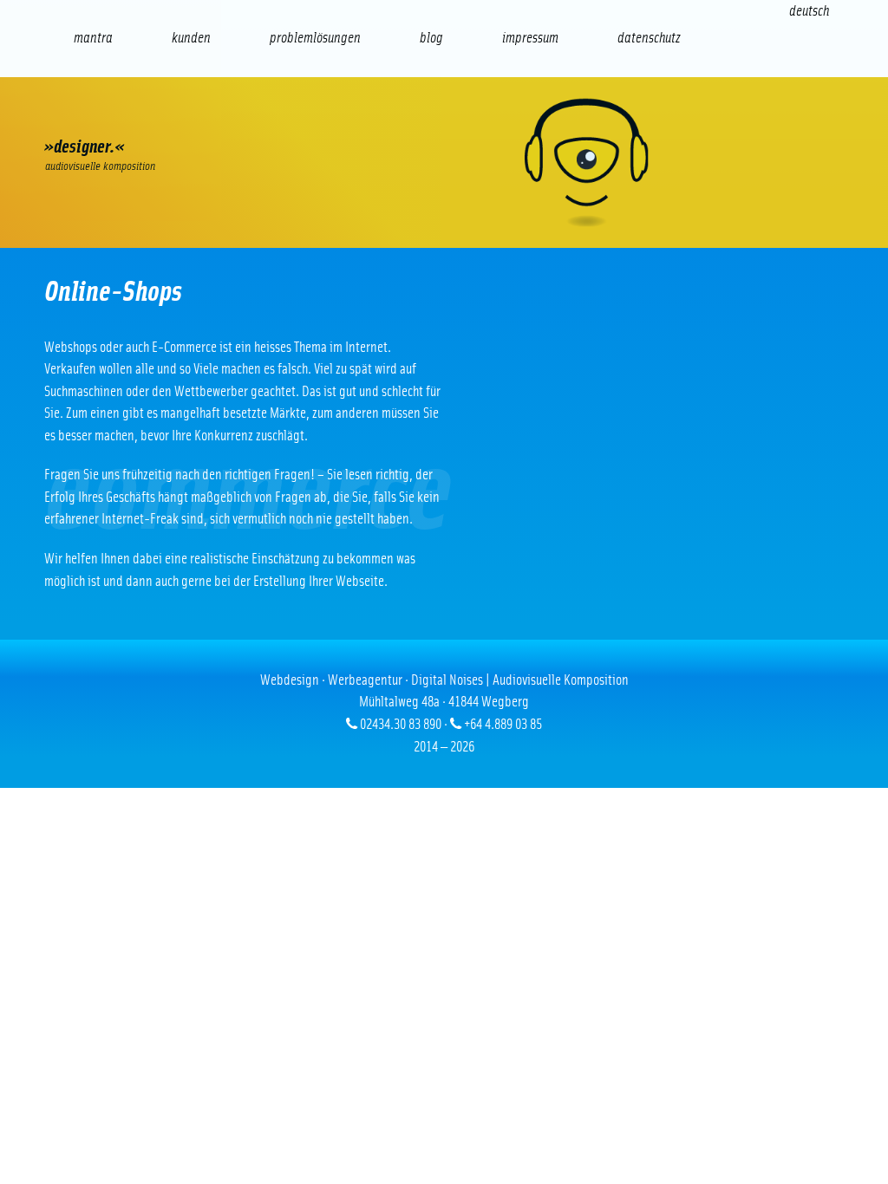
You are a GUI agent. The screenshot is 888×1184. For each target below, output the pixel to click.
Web (81, 117)
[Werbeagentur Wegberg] (444, 162)
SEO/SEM (228, 117)
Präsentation (376, 117)
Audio (302, 117)
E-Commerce (155, 117)
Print (450, 117)
